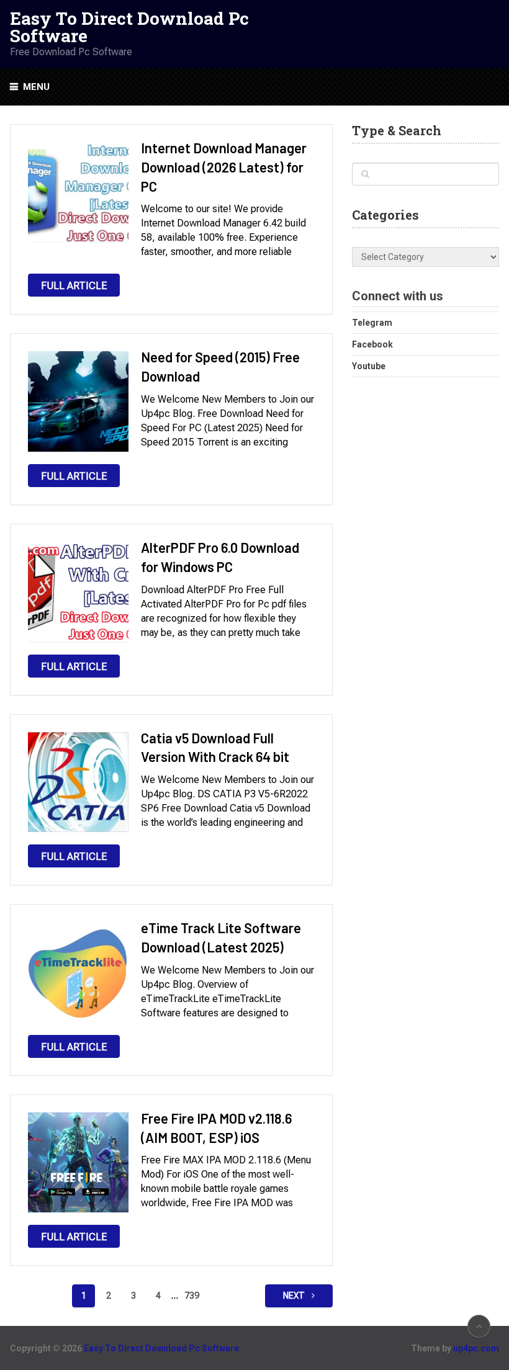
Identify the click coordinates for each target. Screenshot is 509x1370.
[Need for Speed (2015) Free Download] (78, 401)
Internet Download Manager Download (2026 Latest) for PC (224, 167)
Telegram (372, 323)
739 (191, 1296)
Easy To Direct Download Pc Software (129, 27)
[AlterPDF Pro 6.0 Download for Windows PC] (78, 592)
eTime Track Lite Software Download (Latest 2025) (221, 937)
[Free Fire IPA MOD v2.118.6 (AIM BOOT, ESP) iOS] (78, 1163)
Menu (36, 86)
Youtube (368, 366)
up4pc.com (476, 1348)
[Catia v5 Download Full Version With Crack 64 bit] (78, 782)
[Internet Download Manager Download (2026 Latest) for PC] (78, 192)
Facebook (372, 344)
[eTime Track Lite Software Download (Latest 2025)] (78, 972)
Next (295, 1296)
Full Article (74, 286)
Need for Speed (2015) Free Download (220, 366)
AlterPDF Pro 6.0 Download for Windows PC (220, 557)
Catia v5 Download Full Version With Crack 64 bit (215, 747)
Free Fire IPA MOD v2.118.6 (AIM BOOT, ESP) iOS (216, 1127)
